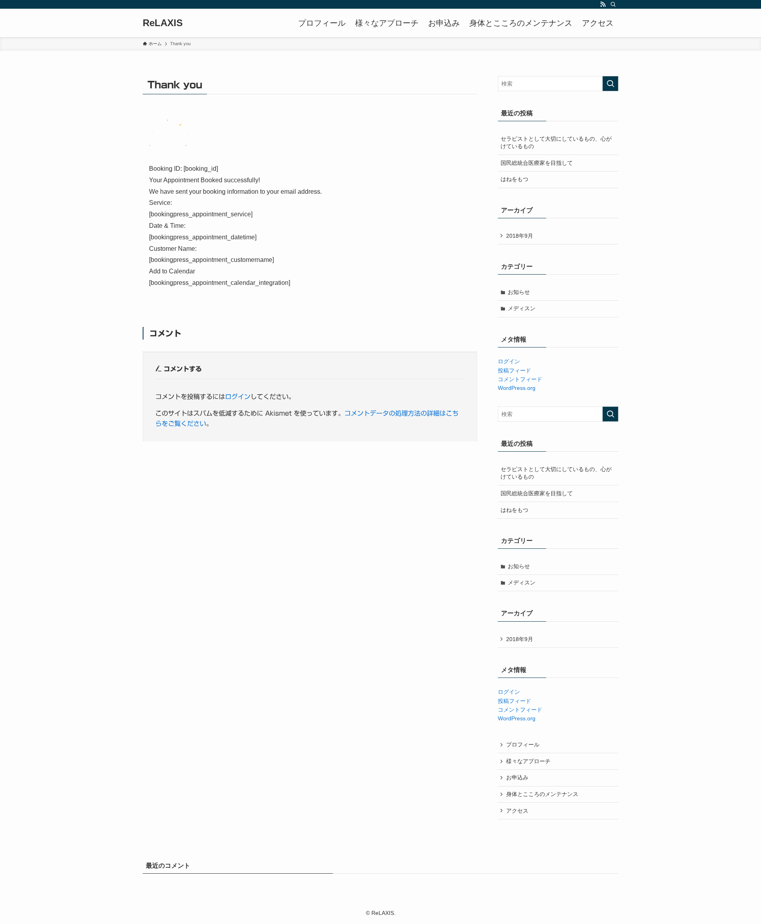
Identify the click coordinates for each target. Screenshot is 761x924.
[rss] (603, 4)
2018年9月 (519, 236)
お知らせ (519, 292)
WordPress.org (516, 388)
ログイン (237, 396)
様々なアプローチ (528, 761)
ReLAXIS (163, 23)
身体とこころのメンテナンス (542, 794)
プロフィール (522, 744)
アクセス (517, 811)
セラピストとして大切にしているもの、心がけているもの (556, 143)
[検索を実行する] (610, 83)
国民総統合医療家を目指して (537, 163)
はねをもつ (514, 179)
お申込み (517, 777)
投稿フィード (514, 370)
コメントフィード (520, 379)
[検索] (613, 4)
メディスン (521, 308)
